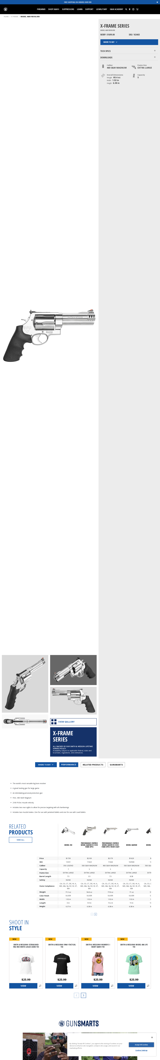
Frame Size (44, 873)
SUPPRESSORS (68, 9)
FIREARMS (41, 9)
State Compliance (46, 886)
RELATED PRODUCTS (93, 764)
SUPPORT (89, 9)
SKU (41, 862)
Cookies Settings (141, 1050)
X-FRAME (14, 16)
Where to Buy (108, 42)
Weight (42, 892)
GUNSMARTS (116, 764)
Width (42, 899)
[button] (126, 9)
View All (20, 840)
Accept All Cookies (141, 1045)
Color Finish (44, 895)
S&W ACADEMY (116, 9)
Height (42, 906)
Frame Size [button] (142, 65)
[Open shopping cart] (137, 9)
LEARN (79, 9)
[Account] (133, 9)
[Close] (152, 1037)
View (23, 985)
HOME (6, 16)
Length (42, 903)
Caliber (42, 865)
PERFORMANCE (68, 764)
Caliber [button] (110, 65)
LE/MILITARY (101, 9)
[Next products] (83, 995)
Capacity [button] (141, 75)
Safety (42, 880)
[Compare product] (40, 985)
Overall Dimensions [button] (115, 75)
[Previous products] (76, 995)
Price (41, 858)
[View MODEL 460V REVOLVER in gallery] (25, 684)
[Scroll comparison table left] (92, 914)
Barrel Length (45, 876)
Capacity (43, 869)
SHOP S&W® (53, 9)
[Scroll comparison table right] (95, 914)
